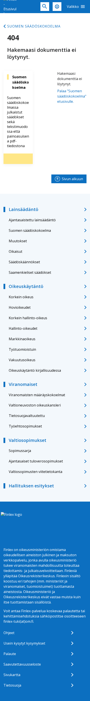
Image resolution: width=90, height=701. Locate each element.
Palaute (9, 653)
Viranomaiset (23, 384)
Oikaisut (15, 251)
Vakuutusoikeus (22, 359)
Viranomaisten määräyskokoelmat (37, 394)
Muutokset (18, 241)
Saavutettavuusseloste (22, 664)
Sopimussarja (20, 450)
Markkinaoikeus (22, 339)
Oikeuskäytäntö (26, 286)
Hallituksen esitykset (31, 486)
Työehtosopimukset (25, 426)
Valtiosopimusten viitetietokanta (35, 471)
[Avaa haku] (44, 6)
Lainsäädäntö (23, 209)
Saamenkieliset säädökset (30, 272)
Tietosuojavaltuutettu (27, 415)
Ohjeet (8, 632)
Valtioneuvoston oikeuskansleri (35, 405)
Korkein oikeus (21, 297)
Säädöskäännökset (24, 262)
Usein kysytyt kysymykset (24, 643)
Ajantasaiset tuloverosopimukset (36, 461)
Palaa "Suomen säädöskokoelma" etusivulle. (71, 96)
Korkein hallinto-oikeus (28, 318)
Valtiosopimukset (27, 440)
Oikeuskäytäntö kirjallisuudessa (35, 370)
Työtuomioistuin (22, 349)
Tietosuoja (12, 685)
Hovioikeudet (20, 307)
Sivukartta (11, 674)
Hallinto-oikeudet (23, 328)
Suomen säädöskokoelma (34, 26)
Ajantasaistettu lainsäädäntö (32, 220)
